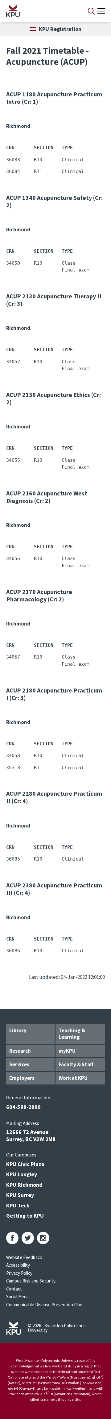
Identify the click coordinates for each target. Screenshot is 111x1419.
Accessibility (18, 1265)
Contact (14, 1289)
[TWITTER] (28, 1238)
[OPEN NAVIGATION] (101, 11)
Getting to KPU (25, 1215)
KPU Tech (18, 1205)
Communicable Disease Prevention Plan (44, 1304)
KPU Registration (60, 28)
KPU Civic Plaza (25, 1164)
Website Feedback (24, 1257)
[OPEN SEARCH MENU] (91, 11)
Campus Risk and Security (31, 1281)
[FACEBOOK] (12, 1238)
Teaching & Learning (72, 1033)
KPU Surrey (20, 1194)
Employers (22, 1078)
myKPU (67, 1050)
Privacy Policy (19, 1273)
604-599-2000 (23, 1106)
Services (19, 1064)
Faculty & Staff (76, 1064)
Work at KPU (73, 1078)
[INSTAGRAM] (43, 1238)
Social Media (18, 1296)
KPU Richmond (24, 1184)
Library (18, 1030)
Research (20, 1050)
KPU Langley (21, 1174)
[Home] (39, 11)
